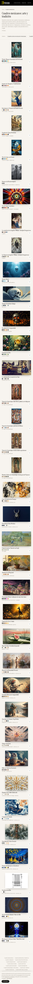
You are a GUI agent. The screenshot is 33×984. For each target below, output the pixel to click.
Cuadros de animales (11, 963)
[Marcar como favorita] (29, 62)
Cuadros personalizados (11, 965)
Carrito (29, 2)
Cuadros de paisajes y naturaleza (11, 967)
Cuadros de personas (10, 962)
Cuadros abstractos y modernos (22, 958)
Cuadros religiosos (9, 960)
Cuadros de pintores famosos (21, 960)
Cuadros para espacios (22, 962)
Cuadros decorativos (8, 958)
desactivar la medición (10, 976)
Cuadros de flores (22, 963)
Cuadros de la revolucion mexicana (17, 36)
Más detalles (9, 978)
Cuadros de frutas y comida (22, 969)
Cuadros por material (24, 967)
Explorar (24, 2)
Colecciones (17, 2)
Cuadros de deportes (22, 965)
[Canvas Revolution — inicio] (6, 2)
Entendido (5, 981)
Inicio (3, 9)
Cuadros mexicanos (9, 969)
